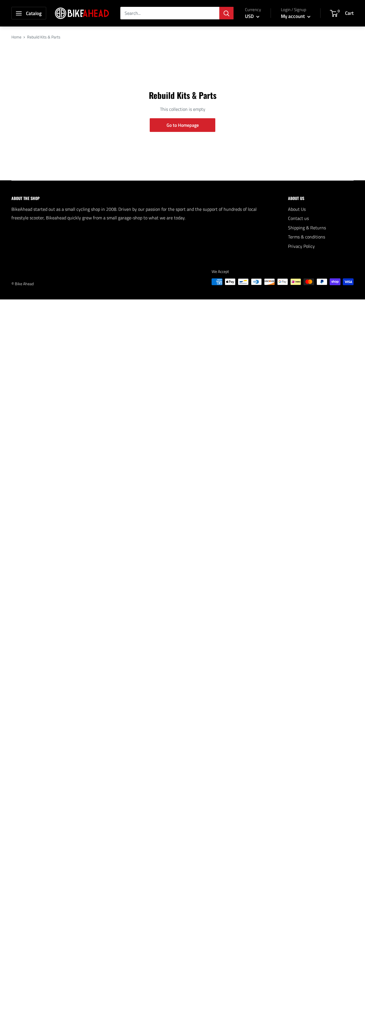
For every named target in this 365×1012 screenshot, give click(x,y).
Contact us (298, 218)
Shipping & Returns (307, 227)
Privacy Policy (301, 246)
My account (293, 16)
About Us (297, 209)
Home (16, 37)
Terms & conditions (306, 236)
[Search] (226, 13)
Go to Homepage (183, 125)
